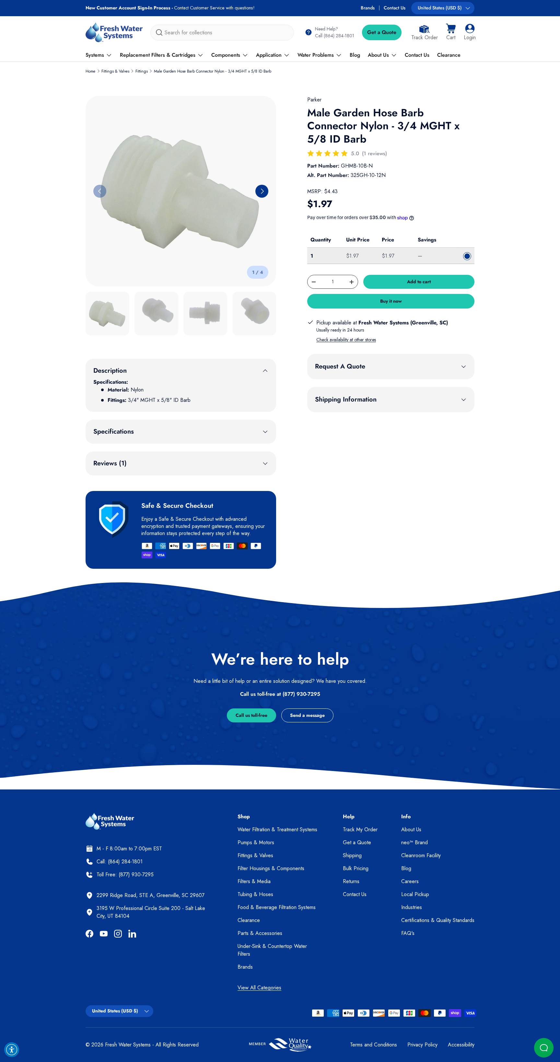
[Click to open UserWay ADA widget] (11, 1049)
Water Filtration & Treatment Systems (277, 829)
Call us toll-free (251, 715)
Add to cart (419, 281)
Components (225, 55)
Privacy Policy (422, 1044)
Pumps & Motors (256, 842)
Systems (95, 55)
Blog (355, 55)
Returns (351, 881)
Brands (368, 8)
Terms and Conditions (373, 1044)
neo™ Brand (414, 842)
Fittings (141, 71)
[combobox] (222, 32)
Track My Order (360, 829)
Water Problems (316, 55)
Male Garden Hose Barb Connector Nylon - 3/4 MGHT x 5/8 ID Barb (212, 71)
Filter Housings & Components (271, 868)
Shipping (352, 855)
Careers (410, 881)
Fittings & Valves (115, 71)
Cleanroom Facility (421, 855)
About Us (378, 55)
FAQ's (407, 933)
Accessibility (461, 1044)
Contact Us (394, 8)
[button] (451, 32)
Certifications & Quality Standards (437, 920)
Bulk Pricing (355, 868)
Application (269, 55)
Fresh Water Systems (128, 1044)
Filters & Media (254, 881)
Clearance (449, 55)
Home (90, 71)
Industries (411, 907)
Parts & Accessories (260, 933)
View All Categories (259, 987)
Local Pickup (415, 894)
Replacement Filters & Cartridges (157, 55)
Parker (314, 99)
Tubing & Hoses (255, 894)
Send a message (307, 715)
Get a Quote (381, 32)
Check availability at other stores (346, 339)
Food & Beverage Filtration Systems (277, 907)
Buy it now (391, 301)
